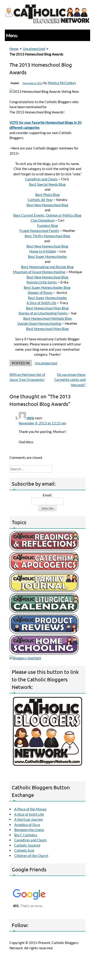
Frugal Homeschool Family (39, 230)
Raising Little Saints (42, 282)
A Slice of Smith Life (41, 303)
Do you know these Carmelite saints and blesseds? (70, 379)
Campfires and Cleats (41, 179)
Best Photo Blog (47, 195)
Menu (12, 35)
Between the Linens (29, 830)
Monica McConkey (62, 83)
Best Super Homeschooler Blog (47, 287)
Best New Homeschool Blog (47, 205)
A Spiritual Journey (28, 819)
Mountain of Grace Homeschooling (39, 272)
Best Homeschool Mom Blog (47, 308)
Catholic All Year (40, 200)
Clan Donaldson (42, 220)
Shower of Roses (40, 292)
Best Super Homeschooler (47, 256)
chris (30, 418)
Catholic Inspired (27, 845)
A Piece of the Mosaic (30, 809)
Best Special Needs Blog (47, 184)
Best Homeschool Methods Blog (47, 318)
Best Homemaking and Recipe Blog (47, 267)
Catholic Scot (24, 850)
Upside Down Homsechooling (39, 323)
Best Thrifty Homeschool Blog (47, 236)
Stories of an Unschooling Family (43, 313)
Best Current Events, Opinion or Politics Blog (47, 215)
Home (13, 49)
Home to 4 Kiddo (41, 251)
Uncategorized (34, 49)
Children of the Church (31, 855)
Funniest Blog (47, 225)
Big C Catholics (25, 835)
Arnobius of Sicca (27, 825)
